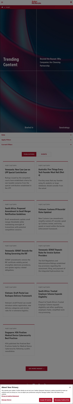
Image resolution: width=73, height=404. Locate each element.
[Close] (70, 387)
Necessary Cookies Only (62, 400)
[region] (36, 394)
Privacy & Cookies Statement (10, 396)
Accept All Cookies (45, 400)
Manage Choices (6, 400)
